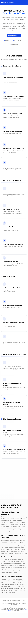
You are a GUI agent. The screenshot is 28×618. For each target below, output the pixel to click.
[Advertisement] (14, 481)
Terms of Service (16, 600)
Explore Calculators (13, 35)
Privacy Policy (6, 600)
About (23, 600)
